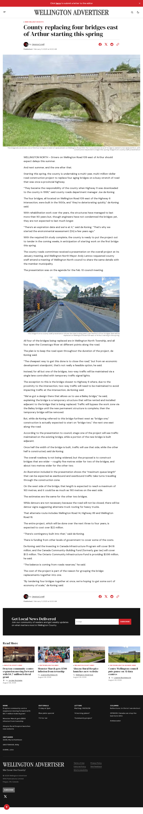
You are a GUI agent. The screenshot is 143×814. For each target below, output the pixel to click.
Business (128, 665)
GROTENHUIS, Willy (11, 745)
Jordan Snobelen (15, 680)
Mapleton (7, 665)
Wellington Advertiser (84, 675)
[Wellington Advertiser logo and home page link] (71, 12)
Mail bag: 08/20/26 (82, 708)
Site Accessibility (81, 770)
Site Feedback (96, 766)
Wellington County (82, 665)
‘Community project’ (83, 718)
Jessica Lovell (38, 44)
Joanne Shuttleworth (49, 675)
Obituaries (8, 737)
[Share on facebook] (100, 44)
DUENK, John (8, 750)
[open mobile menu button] (4, 12)
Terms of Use (79, 763)
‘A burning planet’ (82, 713)
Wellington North (36, 22)
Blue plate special (46, 713)
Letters (78, 705)
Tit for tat (43, 718)
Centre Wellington (46, 665)
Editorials (44, 705)
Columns (114, 705)
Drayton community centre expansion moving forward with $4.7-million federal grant (16, 711)
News (27, 22)
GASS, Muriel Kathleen (12, 740)
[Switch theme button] (138, 12)
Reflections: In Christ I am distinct (125, 708)
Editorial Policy (80, 766)
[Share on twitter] (106, 44)
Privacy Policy (96, 763)
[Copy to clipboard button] (117, 44)
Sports (15, 665)
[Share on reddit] (112, 44)
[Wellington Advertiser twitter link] (5, 796)
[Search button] (132, 12)
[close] (139, 3)
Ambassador (115, 721)
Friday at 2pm (44, 708)
